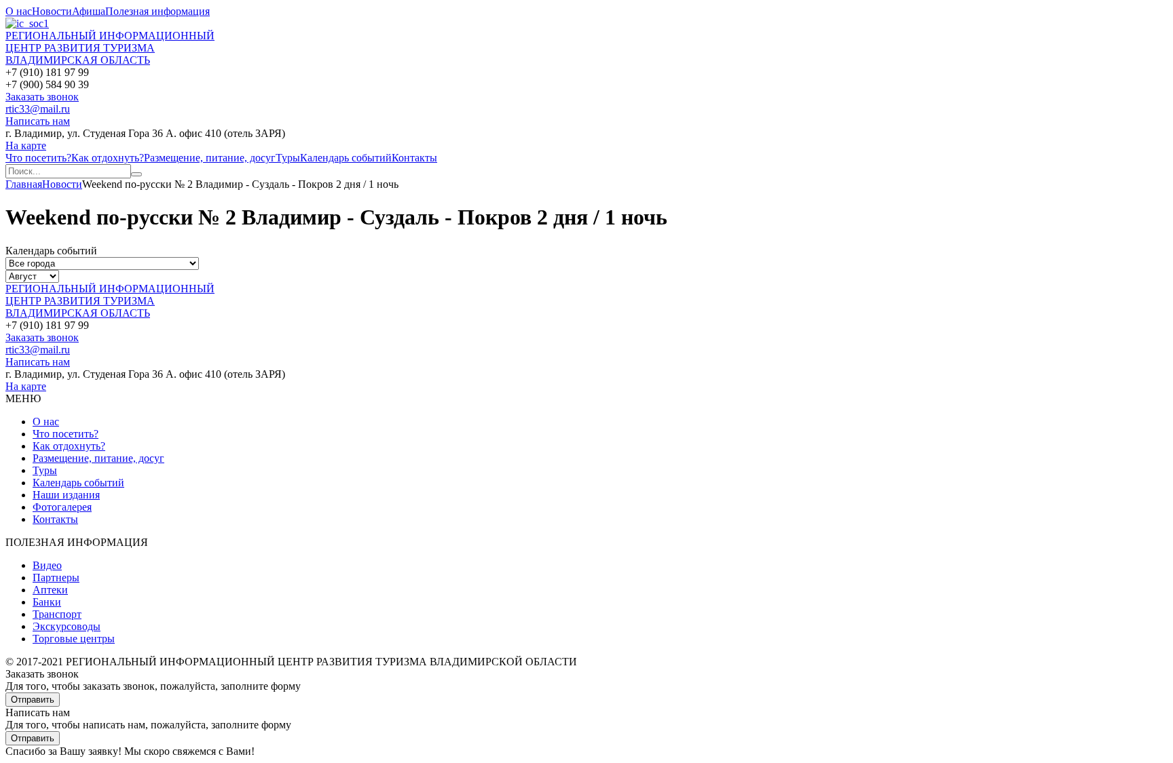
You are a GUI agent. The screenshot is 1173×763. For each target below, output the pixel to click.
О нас (18, 11)
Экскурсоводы (66, 626)
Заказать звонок (42, 96)
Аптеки (50, 589)
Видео (47, 565)
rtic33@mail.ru (37, 109)
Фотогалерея (62, 507)
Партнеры (56, 577)
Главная (23, 184)
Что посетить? (38, 157)
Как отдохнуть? (107, 157)
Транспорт (57, 614)
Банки (47, 602)
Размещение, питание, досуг (210, 157)
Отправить (32, 699)
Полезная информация (157, 11)
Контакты (414, 157)
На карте (25, 145)
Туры (288, 157)
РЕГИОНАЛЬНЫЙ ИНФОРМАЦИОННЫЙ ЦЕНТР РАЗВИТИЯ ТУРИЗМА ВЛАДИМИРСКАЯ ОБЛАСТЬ (110, 48)
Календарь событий (346, 157)
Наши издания (66, 495)
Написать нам (37, 121)
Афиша (88, 11)
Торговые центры (74, 638)
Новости (52, 11)
